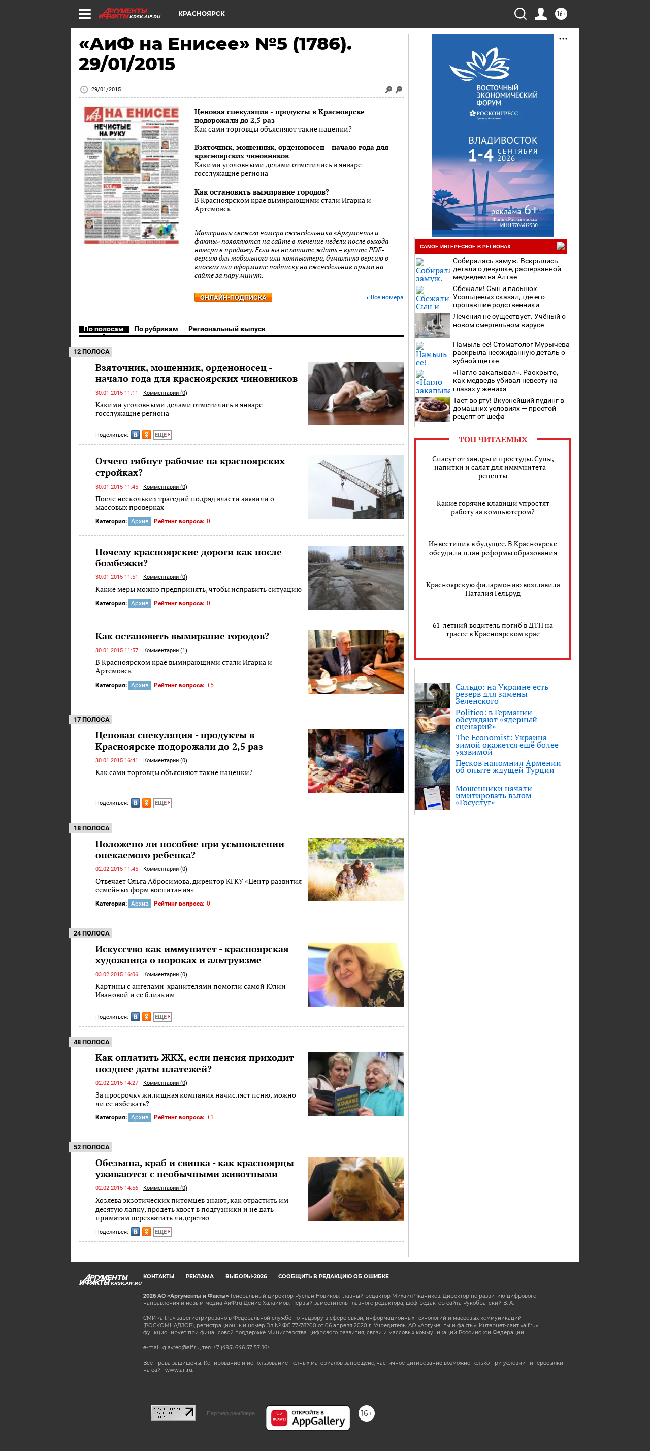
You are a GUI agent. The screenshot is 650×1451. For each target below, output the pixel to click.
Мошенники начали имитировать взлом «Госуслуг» (494, 795)
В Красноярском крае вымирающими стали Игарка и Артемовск (183, 666)
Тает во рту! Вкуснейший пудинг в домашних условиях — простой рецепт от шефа (508, 408)
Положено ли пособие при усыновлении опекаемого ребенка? (189, 849)
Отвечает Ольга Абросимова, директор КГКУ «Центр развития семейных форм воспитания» (198, 885)
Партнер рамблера (231, 1413)
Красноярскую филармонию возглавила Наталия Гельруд (493, 588)
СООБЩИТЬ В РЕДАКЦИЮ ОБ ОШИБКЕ (333, 1276)
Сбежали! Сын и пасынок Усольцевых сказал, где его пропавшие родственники (499, 296)
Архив (140, 521)
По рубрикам (156, 329)
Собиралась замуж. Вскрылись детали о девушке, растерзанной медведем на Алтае (507, 268)
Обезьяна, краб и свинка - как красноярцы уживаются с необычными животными (194, 1168)
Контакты (158, 1276)
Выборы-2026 (246, 1276)
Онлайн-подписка (233, 297)
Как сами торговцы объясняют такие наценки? (174, 772)
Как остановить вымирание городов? (261, 192)
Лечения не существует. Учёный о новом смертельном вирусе (509, 320)
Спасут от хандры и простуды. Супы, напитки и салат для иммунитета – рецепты (493, 467)
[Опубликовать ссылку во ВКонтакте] (135, 434)
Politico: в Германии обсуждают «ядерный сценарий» (496, 719)
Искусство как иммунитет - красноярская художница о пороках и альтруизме (192, 954)
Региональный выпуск (227, 329)
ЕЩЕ (161, 435)
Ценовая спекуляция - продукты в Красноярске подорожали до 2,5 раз (279, 116)
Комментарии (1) (165, 650)
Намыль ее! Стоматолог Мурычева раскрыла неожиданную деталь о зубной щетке (511, 352)
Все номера (387, 297)
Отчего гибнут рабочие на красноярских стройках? (190, 466)
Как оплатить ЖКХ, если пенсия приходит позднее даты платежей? (194, 1063)
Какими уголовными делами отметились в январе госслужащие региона (179, 409)
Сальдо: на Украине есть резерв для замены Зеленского (502, 693)
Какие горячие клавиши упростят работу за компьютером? (493, 507)
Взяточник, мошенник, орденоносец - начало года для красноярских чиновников (291, 151)
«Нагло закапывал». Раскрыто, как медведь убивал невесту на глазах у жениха (505, 380)
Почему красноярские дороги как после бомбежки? (188, 557)
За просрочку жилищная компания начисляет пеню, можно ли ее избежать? (195, 1099)
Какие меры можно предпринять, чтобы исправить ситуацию (198, 589)
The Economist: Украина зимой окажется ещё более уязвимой (507, 744)
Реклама (200, 1276)
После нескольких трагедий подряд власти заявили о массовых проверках (184, 503)
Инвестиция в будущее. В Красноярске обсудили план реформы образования (493, 548)
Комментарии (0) (165, 393)
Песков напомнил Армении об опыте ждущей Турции (508, 766)
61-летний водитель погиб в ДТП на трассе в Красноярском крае (493, 629)
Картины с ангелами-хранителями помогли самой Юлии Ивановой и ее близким (190, 990)
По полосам (104, 329)
